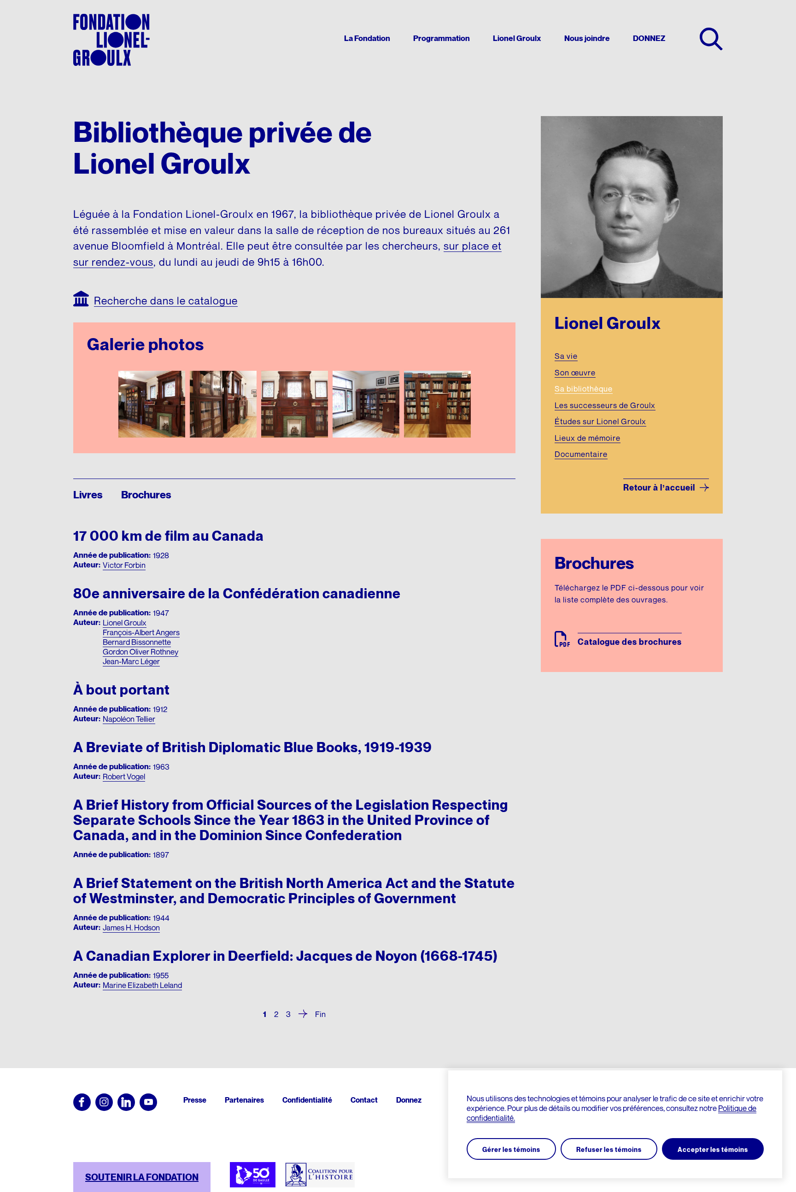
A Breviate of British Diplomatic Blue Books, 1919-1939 (252, 747)
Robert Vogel (124, 776)
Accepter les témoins (713, 1149)
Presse (194, 1099)
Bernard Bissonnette (137, 642)
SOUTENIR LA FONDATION (142, 1177)
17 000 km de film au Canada (168, 535)
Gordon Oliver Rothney (140, 651)
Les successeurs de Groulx (605, 405)
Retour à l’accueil (659, 487)
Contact (364, 1099)
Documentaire (581, 454)
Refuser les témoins (609, 1149)
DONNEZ (649, 39)
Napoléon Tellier (129, 719)
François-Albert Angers (141, 632)
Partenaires (244, 1099)
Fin (320, 1013)
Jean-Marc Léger (131, 661)
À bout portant (121, 689)
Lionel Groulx (517, 39)
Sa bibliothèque (584, 388)
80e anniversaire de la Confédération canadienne (237, 593)
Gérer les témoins (511, 1149)
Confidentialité (307, 1099)
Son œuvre (575, 372)
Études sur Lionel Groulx (600, 421)
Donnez (408, 1099)
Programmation (441, 39)
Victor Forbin (124, 565)
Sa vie (566, 356)
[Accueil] (111, 40)
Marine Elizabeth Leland (142, 985)
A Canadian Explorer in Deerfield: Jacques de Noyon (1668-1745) (285, 956)
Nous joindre (587, 39)
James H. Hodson (131, 927)
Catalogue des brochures (630, 642)
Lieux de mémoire (587, 438)
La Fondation (367, 39)
